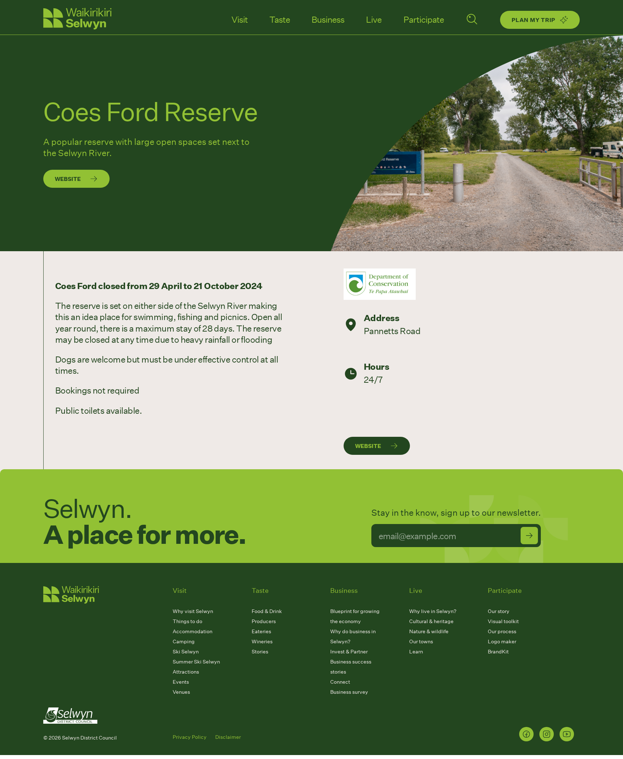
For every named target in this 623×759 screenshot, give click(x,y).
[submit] (529, 535)
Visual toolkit (503, 621)
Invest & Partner (349, 651)
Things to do (187, 621)
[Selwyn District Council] (70, 730)
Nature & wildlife (429, 631)
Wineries (262, 641)
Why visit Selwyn (193, 611)
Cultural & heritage (431, 621)
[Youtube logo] (566, 734)
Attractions (186, 671)
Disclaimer (228, 736)
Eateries (261, 631)
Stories (260, 651)
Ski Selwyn (186, 651)
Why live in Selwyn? (432, 611)
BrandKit (498, 651)
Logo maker (502, 641)
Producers (264, 621)
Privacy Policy (190, 736)
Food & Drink (267, 611)
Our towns (421, 641)
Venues (181, 691)
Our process (502, 631)
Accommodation (192, 631)
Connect (340, 681)
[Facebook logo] (526, 734)
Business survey (349, 691)
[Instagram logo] (546, 734)
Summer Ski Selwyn (196, 661)
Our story (498, 611)
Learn (416, 651)
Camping (184, 641)
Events (181, 681)
